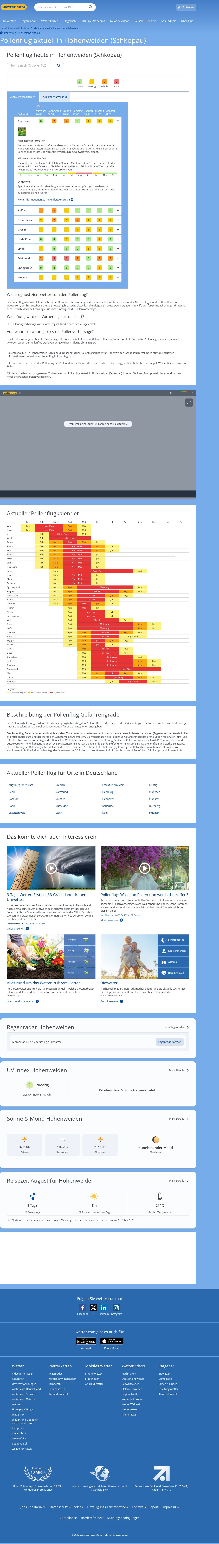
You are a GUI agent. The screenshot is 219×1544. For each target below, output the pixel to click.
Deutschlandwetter (133, 1378)
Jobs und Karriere (33, 1507)
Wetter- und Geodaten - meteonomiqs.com (26, 1421)
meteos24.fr (19, 1433)
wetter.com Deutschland (26, 1389)
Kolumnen (18, 1378)
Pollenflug (26, 27)
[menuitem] (9, 21)
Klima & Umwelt (168, 1394)
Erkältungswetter (168, 1389)
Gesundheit (13, 27)
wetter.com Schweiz (23, 1394)
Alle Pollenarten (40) (55, 96)
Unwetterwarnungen (24, 1383)
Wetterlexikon (130, 1409)
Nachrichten (129, 1373)
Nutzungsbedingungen (123, 1518)
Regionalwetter (130, 1394)
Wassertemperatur (59, 1394)
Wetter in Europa (132, 1399)
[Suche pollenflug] (58, 65)
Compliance (68, 1518)
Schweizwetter (130, 1383)
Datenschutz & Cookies (66, 1507)
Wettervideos (133, 1365)
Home (3, 27)
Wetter (18, 1365)
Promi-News (129, 1414)
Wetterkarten (60, 1365)
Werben (16, 1404)
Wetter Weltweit (131, 1404)
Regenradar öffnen (170, 1041)
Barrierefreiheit (92, 1518)
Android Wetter (94, 1383)
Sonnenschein (57, 1389)
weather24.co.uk (22, 1448)
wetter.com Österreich (25, 1399)
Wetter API (18, 1414)
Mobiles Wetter (98, 1365)
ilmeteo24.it (19, 1438)
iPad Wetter (92, 1378)
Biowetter (164, 1373)
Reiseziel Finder (167, 1383)
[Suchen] (89, 7)
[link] (9, 21)
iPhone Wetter (93, 1373)
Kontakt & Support (145, 1507)
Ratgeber (166, 1365)
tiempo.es (18, 1428)
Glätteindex (165, 1378)
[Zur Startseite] (13, 7)
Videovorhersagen (22, 1373)
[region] (98, 444)
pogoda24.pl (19, 1443)
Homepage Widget (23, 1409)
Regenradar (55, 1373)
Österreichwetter (132, 1389)
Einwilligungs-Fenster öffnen (107, 1507)
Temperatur (55, 1383)
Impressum (170, 1507)
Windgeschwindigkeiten (62, 1378)
